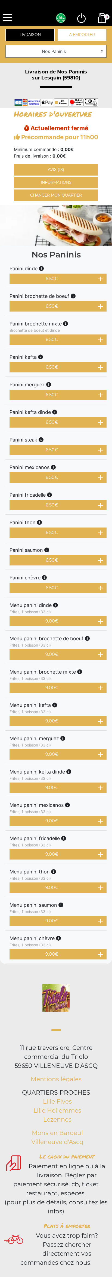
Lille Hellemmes (57, 1110)
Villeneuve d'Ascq (57, 1142)
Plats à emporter (66, 1225)
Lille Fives (57, 1101)
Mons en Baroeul (57, 1133)
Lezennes (57, 1119)
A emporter (82, 34)
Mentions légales (56, 1079)
